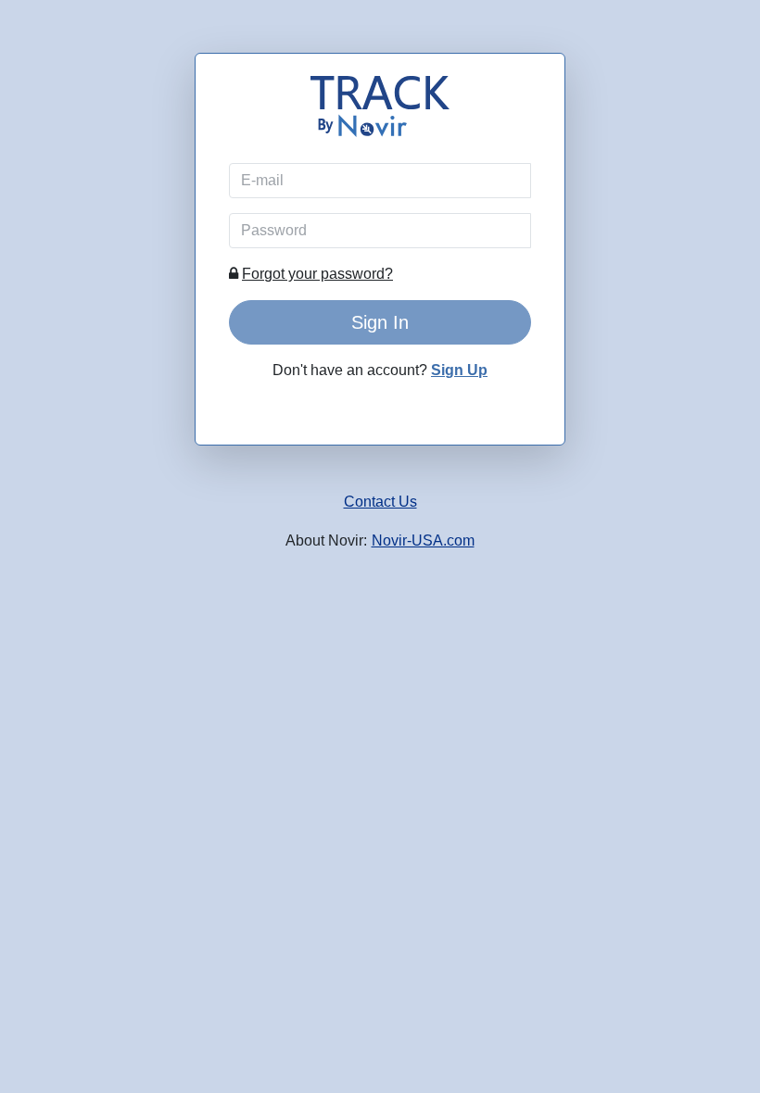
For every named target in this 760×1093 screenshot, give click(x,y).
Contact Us (380, 501)
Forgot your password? (317, 274)
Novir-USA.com (423, 540)
